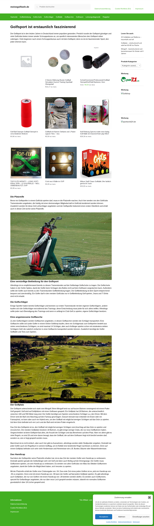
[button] (149, 497)
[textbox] (131, 65)
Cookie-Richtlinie (111, 522)
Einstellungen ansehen (141, 517)
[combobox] (131, 65)
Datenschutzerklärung (125, 522)
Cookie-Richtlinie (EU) (123, 9)
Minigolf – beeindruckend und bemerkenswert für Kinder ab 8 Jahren (132, 51)
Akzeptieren (103, 517)
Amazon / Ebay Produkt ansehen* (61, 90)
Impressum (136, 522)
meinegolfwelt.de (19, 7)
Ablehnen (121, 517)
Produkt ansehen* (26, 90)
